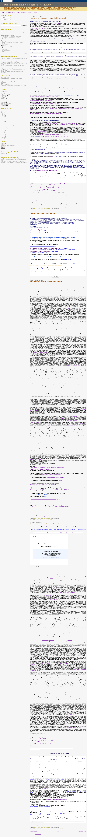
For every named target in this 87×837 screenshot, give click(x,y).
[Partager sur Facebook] (57, 208)
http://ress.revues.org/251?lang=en (37, 193)
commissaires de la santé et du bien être (39, 352)
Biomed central (3, 82)
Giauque (66, 429)
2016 (3, 115)
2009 (3, 138)
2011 (3, 121)
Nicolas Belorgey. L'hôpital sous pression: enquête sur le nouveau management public (47, 467)
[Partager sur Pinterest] (58, 208)
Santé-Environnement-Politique (8, 35)
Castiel (51, 578)
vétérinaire (53, 150)
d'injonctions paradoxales (43, 131)
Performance (3, 102)
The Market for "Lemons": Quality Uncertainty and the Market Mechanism (44, 96)
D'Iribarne (32, 422)
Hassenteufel (62, 124)
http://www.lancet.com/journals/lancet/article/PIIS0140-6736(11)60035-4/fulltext (46, 113)
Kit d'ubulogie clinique (10, 12)
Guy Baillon (45, 788)
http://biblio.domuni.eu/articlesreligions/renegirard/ (50, 743)
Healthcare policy (4, 80)
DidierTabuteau (79, 124)
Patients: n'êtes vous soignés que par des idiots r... (11, 123)
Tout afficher (25, 53)
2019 (3, 113)
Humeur (2, 97)
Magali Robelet (47, 189)
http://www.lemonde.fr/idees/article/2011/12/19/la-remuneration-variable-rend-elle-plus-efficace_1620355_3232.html (52, 237)
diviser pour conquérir (45, 663)
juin (3, 131)
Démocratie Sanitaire (69, 223)
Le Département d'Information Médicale (8, 79)
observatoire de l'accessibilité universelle (55, 779)
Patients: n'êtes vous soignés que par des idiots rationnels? (48, 18)
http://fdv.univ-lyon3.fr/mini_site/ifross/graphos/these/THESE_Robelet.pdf (44, 190)
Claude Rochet (49, 515)
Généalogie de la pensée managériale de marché (10, 62)
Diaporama (50, 95)
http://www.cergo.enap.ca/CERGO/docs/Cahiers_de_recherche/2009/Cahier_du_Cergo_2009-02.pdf (49, 489)
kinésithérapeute (52, 152)
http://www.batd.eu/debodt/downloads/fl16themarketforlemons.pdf (66, 95)
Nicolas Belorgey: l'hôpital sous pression (68, 592)
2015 (3, 116)
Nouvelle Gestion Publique (52, 519)
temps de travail (59, 156)
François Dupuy (76, 269)
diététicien (46, 153)
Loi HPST (60, 828)
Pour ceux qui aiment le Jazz (6, 103)
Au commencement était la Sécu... (8, 46)
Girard (31, 729)
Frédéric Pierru (54, 251)
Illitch (72, 574)
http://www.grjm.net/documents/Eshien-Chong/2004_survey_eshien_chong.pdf (45, 103)
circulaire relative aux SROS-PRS (68, 791)
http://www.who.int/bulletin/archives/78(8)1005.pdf (51, 474)
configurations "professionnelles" (73, 425)
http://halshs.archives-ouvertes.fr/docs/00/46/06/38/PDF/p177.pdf (43, 484)
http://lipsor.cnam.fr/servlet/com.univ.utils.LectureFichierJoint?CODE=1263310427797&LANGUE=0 (49, 506)
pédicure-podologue (40, 153)
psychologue (62, 152)
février (4, 135)
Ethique (2, 93)
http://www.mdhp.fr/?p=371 (35, 749)
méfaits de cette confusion (69, 575)
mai (3, 132)
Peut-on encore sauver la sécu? (7, 68)
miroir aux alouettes (64, 663)
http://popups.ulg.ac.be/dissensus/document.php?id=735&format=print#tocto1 (45, 511)
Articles (35, 12)
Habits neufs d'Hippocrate (72, 420)
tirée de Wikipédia (56, 136)
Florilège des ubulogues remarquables (24, 12)
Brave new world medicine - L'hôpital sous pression (46, 281)
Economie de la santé (47, 828)
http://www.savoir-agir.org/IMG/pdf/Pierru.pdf (38, 252)
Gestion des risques (4, 94)
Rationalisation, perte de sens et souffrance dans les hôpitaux (12, 161)
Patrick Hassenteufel (61, 183)
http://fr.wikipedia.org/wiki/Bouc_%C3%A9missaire (40, 738)
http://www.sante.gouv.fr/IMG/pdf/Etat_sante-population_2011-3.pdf (45, 762)
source (71, 714)
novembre (4, 126)
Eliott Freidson (37, 670)
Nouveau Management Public (37, 28)
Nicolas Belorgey (54, 287)
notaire (39, 149)
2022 (3, 110)
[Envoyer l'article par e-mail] (51, 208)
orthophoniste (75, 152)
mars (4, 134)
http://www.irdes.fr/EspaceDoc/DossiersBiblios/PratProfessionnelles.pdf (44, 196)
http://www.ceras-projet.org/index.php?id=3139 (56, 477)
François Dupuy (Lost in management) (57, 735)
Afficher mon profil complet (10, 145)
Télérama (54, 588)
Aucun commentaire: (47, 208)
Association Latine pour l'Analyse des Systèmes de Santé (11, 78)
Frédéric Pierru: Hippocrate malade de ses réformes (41, 469)
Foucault (77, 574)
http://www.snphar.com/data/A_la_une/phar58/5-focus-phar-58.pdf (42, 232)
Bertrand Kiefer (44, 199)
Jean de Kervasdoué (67, 259)
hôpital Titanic (49, 595)
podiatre (48, 150)
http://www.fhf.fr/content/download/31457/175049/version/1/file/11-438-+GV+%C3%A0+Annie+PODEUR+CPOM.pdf (52, 249)
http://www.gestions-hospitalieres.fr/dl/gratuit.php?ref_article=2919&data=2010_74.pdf (46, 256)
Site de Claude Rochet (5, 77)
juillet (4, 130)
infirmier (68, 150)
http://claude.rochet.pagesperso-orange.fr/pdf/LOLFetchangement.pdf (43, 516)
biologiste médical (58, 150)
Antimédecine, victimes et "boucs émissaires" (44, 524)
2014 (3, 117)
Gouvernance (46, 519)
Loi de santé (3, 98)
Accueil (3, 12)
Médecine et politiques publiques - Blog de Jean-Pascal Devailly (27, 5)
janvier (4, 136)
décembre (4, 122)
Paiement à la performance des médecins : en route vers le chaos (52, 134)
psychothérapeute (69, 152)
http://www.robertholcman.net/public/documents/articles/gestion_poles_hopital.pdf (46, 265)
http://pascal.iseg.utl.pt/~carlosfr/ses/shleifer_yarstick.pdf (41, 100)
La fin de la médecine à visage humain (40, 170)
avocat (36, 149)
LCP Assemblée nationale (7, 31)
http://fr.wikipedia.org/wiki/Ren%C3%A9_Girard (48, 740)
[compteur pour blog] (5, 153)
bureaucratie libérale (57, 505)
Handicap (57, 828)
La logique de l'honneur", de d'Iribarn (74, 727)
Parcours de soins (4, 101)
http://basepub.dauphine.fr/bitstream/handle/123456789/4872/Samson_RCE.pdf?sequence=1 (48, 187)
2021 (3, 111)
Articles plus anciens (82, 831)
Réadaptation (64, 828)
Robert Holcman (70, 263)
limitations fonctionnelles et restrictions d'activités (56, 799)
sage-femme (72, 150)
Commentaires (5, 19)
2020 (3, 112)
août (4, 129)
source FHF (66, 248)
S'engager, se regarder (6, 50)
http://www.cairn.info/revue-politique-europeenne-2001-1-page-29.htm (43, 184)
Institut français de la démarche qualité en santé (9, 81)
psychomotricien (82, 152)
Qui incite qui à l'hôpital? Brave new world (43, 213)
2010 (3, 137)
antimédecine (65, 568)
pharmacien (44, 150)
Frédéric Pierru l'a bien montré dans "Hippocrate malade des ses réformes (60, 123)
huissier (43, 149)
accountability (74, 416)
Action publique (4, 91)
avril (3, 133)
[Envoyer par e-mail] (53, 208)
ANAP (84, 460)
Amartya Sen (56, 23)
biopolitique (58, 599)
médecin (39, 150)
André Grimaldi (68, 308)
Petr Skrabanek (53, 170)
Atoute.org (4, 45)
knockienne (52, 599)
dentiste (64, 150)
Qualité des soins (4, 104)
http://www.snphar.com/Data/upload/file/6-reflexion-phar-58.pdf (42, 230)
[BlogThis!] (54, 208)
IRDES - (2, 83)
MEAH (56, 460)
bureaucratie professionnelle (73, 365)
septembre (5, 128)
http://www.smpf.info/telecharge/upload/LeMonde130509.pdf (41, 260)
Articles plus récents (34, 831)
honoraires (51, 156)
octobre (4, 127)
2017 (3, 114)
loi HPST (62, 418)
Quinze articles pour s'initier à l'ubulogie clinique (10, 61)
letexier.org (4, 49)
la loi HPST (70, 640)
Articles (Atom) (38, 834)
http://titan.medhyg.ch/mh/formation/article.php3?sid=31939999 (42, 200)
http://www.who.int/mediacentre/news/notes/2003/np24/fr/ (41, 806)
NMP (32, 407)
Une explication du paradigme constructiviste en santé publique (44, 499)
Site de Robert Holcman (5, 84)
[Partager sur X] (55, 208)
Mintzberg (37, 422)
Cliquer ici (73, 240)
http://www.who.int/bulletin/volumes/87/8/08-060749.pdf (40, 494)
